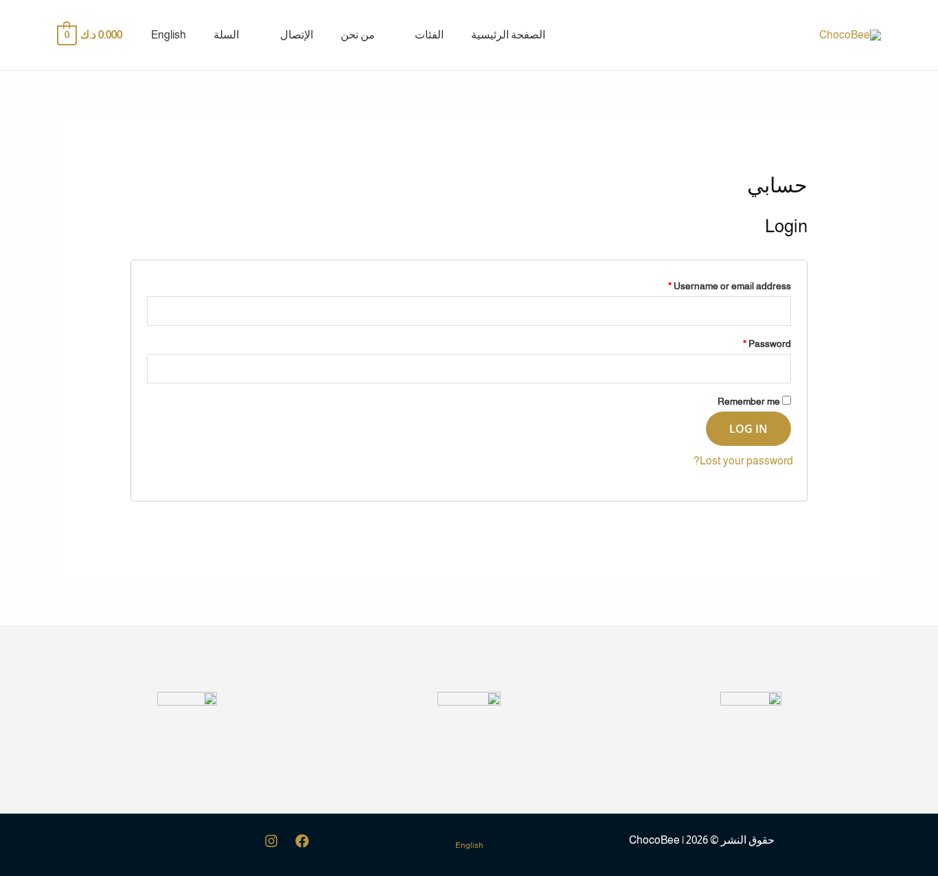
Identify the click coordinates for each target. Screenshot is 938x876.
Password (767, 343)
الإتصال (296, 35)
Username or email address (729, 285)
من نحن (358, 35)
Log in (748, 428)
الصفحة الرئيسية (508, 35)
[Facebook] (302, 841)
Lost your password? (743, 461)
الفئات (429, 35)
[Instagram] (271, 841)
